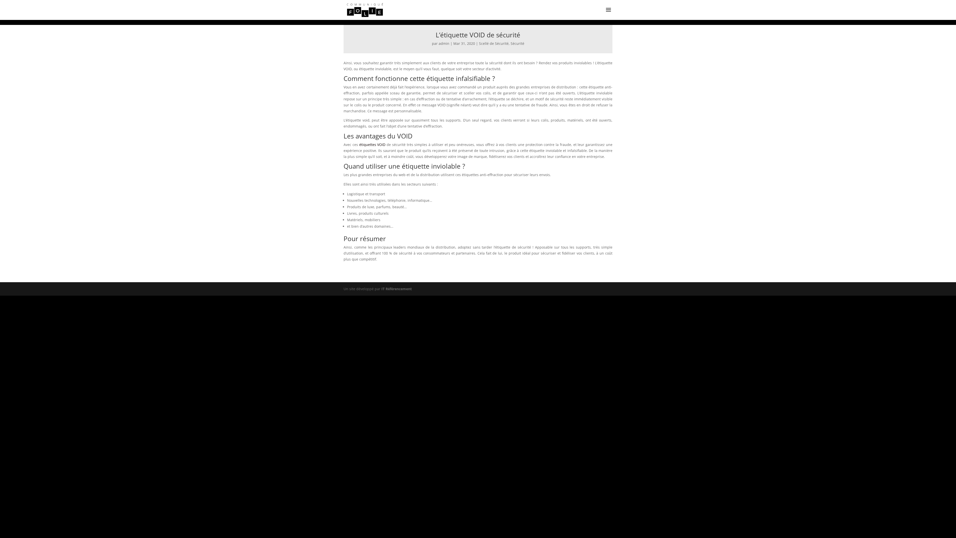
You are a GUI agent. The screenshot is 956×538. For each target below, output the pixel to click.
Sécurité (517, 43)
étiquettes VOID (372, 144)
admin (444, 43)
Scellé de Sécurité (494, 43)
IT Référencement (396, 288)
